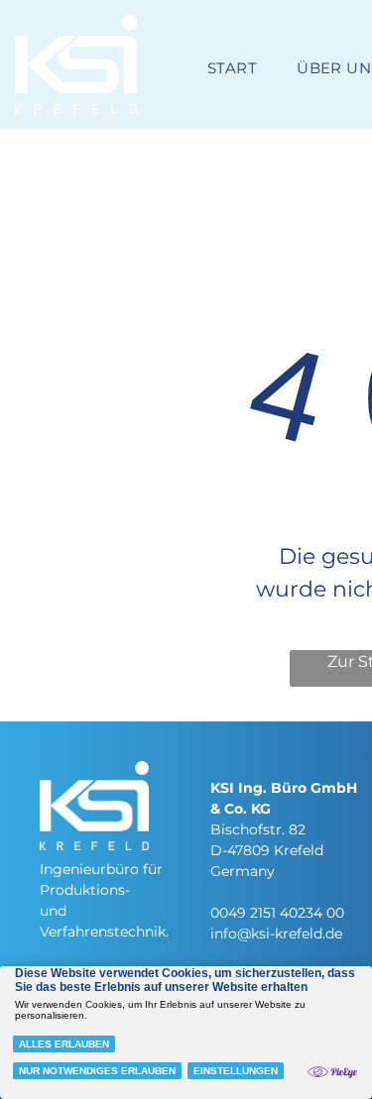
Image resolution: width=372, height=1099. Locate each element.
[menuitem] (232, 68)
